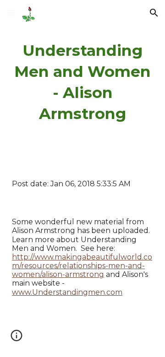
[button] (11, 12)
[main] (82, 82)
